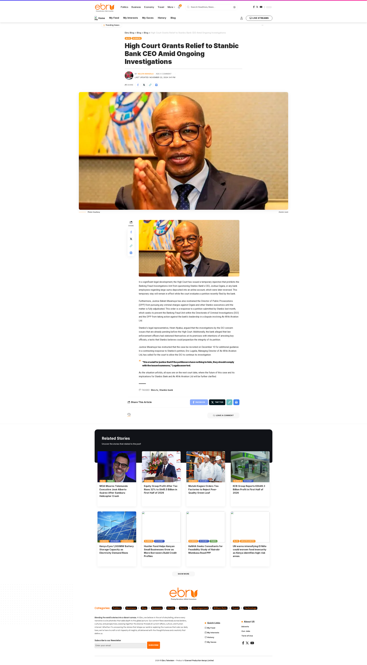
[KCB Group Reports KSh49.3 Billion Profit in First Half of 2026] (250, 466)
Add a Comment (164, 74)
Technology (127, 541)
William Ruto (220, 608)
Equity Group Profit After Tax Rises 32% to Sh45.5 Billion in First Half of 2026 (160, 489)
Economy (159, 481)
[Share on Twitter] (144, 85)
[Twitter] (257, 7)
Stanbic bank (166, 390)
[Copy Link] (150, 85)
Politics (117, 608)
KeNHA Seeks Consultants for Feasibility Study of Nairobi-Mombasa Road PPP (205, 549)
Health (170, 608)
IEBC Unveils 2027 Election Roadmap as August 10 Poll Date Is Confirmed (159, 25)
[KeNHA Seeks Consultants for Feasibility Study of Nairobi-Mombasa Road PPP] (205, 526)
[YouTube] (261, 7)
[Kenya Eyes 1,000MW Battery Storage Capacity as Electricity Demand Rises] (116, 526)
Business (136, 38)
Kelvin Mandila (146, 74)
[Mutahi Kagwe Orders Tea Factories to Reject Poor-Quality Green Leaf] (205, 466)
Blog (128, 38)
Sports (183, 608)
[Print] (156, 85)
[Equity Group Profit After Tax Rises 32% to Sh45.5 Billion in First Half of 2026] (161, 466)
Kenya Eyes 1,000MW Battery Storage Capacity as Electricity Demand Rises (116, 549)
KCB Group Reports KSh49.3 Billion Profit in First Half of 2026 (249, 489)
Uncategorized (247, 541)
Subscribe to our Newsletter (108, 640)
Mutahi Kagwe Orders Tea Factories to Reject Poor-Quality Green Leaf (203, 489)
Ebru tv (154, 390)
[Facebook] (253, 7)
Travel (111, 481)
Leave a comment (225, 415)
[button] (262, 25)
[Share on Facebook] (138, 85)
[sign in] (241, 18)
